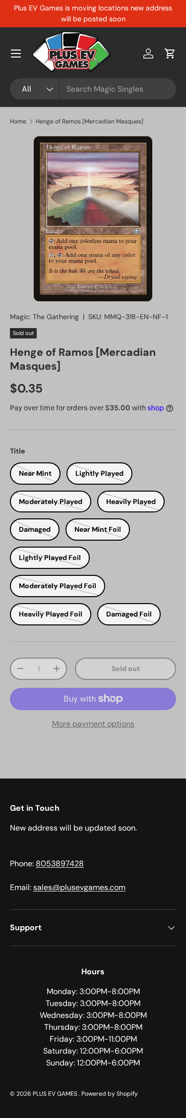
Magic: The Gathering (44, 316)
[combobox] (93, 89)
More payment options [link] (93, 724)
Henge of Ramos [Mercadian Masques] (89, 121)
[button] (170, 53)
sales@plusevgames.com (79, 887)
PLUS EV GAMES (56, 1094)
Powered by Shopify (109, 1094)
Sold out (126, 668)
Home (18, 121)
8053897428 (60, 863)
